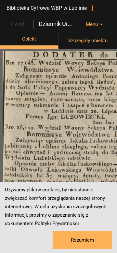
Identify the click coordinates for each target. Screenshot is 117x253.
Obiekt (29, 39)
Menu (92, 24)
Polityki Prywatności (57, 223)
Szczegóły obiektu (88, 40)
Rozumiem (82, 240)
